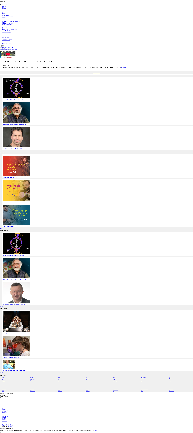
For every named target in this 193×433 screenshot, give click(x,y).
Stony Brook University (33, 391)
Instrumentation (4, 27)
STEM (3, 391)
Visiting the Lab (4, 410)
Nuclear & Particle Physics (6, 32)
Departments (4, 8)
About (3, 7)
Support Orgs (4, 43)
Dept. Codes (9, 43)
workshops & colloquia (171, 391)
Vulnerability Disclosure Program (7, 425)
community (114, 380)
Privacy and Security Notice (6, 424)
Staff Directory (4, 412)
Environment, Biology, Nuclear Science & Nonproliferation (11, 21)
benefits (31, 378)
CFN (30, 380)
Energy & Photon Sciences (6, 15)
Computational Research (6, 40)
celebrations (3, 380)
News (3, 10)
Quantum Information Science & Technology (9, 29)
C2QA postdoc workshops (116, 379)
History (3, 408)
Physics (3, 34)
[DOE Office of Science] (8, 49)
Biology (3, 22)
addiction (59, 377)
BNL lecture (170, 378)
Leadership (4, 409)
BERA (58, 378)
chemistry (59, 380)
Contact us (2, 398)
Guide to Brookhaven (5, 416)
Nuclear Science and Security (7, 24)
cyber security (59, 381)
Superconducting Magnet (6, 30)
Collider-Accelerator (5, 33)
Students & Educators (5, 423)
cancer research (143, 379)
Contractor (11, 426)
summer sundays (60, 391)
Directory (3, 12)
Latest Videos (98, 73)
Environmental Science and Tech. (7, 23)
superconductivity (88, 391)
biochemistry (87, 378)
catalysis (170, 379)
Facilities (3, 414)
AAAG (3, 377)
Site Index (4, 411)
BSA (2, 379)
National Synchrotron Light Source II (8, 19)
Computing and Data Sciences (7, 39)
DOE (141, 381)
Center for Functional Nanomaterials (8, 16)
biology (114, 378)
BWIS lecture (87, 379)
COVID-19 (3, 381)
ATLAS (169, 377)
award (3, 378)
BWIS (58, 379)
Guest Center (4, 415)
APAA (86, 377)
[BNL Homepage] (6, 47)
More (96, 430)
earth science (170, 381)
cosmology (170, 380)
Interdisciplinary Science (6, 18)
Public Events (4, 421)
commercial (87, 380)
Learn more (123, 67)
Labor (8, 426)
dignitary (87, 381)
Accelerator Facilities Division (7, 26)
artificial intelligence (143, 377)
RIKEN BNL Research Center (7, 35)
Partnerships (4, 417)
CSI (30, 381)
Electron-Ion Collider (5, 37)
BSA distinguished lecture (33, 379)
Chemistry (4, 17)
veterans (142, 391)
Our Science (4, 6)
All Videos (94, 73)
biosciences (142, 378)
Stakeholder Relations (5, 422)
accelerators (31, 377)
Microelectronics (5, 28)
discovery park (115, 381)
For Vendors (4, 418)
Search (3, 13)
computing (142, 380)
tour (113, 391)
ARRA (114, 377)
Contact (3, 11)
